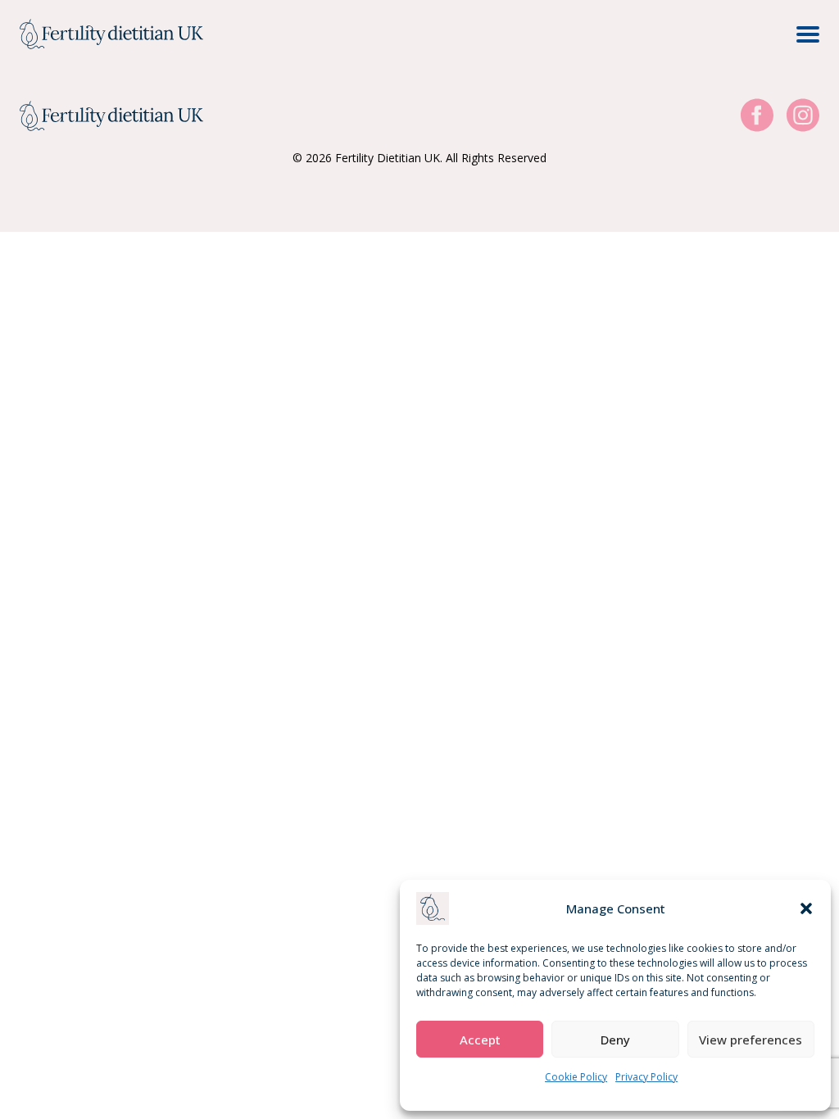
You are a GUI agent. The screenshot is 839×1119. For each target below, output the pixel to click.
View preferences (750, 1039)
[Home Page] (111, 34)
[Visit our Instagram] (803, 116)
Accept (480, 1039)
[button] (806, 908)
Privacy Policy (646, 1077)
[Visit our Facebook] (757, 116)
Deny (615, 1039)
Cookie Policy (576, 1077)
